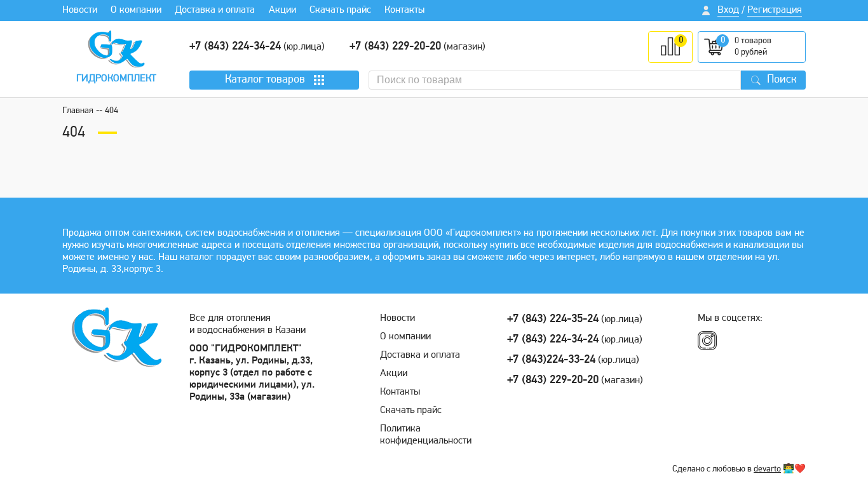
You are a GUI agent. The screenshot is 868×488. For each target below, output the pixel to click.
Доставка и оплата (215, 10)
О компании (136, 10)
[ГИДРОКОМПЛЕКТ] (116, 49)
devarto (767, 469)
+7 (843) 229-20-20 (395, 47)
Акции (282, 10)
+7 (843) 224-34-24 (235, 47)
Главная (77, 111)
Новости (79, 10)
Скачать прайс (340, 10)
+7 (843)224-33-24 (551, 360)
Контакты (404, 10)
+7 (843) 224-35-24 (553, 319)
